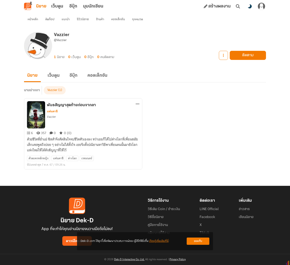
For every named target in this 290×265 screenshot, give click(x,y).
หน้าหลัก (33, 19)
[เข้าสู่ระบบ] (261, 6)
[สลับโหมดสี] (249, 6)
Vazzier (52, 90)
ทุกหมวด (137, 19)
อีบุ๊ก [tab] (73, 6)
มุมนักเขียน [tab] (93, 6)
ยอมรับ (198, 241)
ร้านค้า (100, 19)
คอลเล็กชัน (118, 19)
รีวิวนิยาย (83, 19)
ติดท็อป (49, 19)
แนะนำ (66, 19)
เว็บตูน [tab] (57, 6)
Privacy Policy (177, 259)
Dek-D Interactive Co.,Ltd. (129, 259)
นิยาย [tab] (41, 6)
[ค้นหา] (237, 6)
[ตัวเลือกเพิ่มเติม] (223, 55)
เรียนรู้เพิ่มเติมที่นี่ (159, 241)
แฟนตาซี (52, 111)
